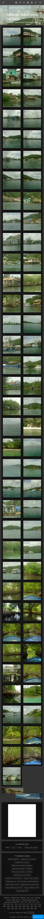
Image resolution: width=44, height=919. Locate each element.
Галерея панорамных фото (29, 900)
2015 (20, 904)
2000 (39, 906)
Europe (8, 900)
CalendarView (15, 898)
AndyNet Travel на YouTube (22, 875)
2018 (8, 904)
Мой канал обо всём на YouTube (22, 872)
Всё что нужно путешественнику (28, 881)
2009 (4, 906)
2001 (35, 906)
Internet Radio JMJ (22, 891)
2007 (12, 906)
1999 (8, 908)
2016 (16, 904)
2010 (39, 904)
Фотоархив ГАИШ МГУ (12, 902)
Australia (37, 898)
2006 (16, 906)
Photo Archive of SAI (12, 884)
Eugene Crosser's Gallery (31, 878)
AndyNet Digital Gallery (16, 8)
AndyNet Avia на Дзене (22, 862)
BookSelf (22, 898)
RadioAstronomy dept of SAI (29, 884)
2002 (31, 906)
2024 (22, 902)
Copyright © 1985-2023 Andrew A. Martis (22, 917)
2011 (35, 904)
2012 (29, 8)
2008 (8, 906)
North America (16, 900)
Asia (32, 898)
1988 (27, 908)
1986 (31, 908)
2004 (24, 906)
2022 (29, 902)
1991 (24, 908)
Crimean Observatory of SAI (13, 888)
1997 (16, 908)
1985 (35, 908)
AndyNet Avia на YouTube (13, 878)
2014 (24, 904)
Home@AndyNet (13, 859)
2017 (12, 904)
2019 (4, 904)
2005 (20, 906)
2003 (27, 906)
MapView (7, 898)
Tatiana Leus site (11, 881)
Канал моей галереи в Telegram (22, 869)
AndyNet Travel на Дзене (28, 859)
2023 (26, 902)
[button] (3, 916)
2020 (37, 902)
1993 (20, 908)
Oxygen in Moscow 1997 (31, 888)
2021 (33, 902)
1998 (12, 908)
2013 (27, 904)
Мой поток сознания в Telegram (22, 865)
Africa (28, 898)
